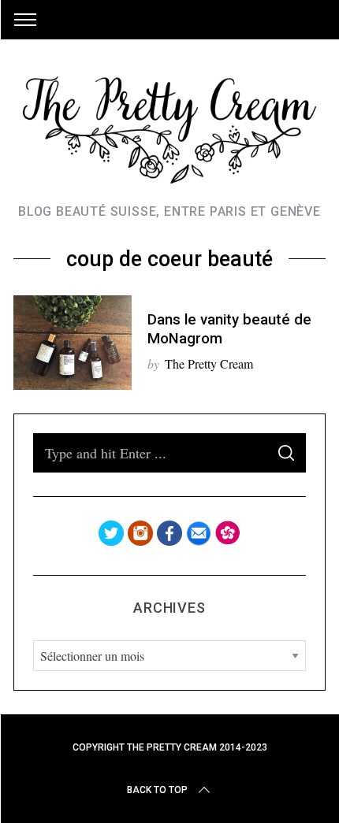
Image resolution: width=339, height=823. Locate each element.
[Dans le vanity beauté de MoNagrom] (72, 342)
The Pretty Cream (209, 363)
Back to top (157, 789)
